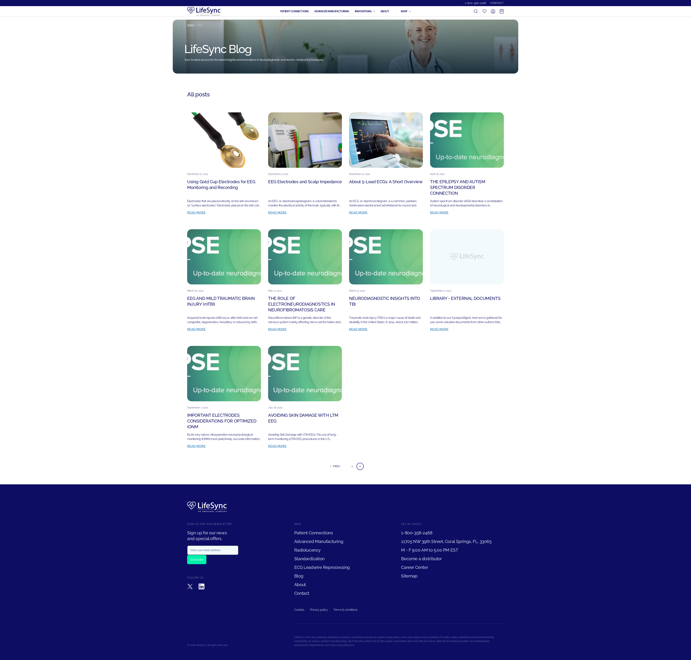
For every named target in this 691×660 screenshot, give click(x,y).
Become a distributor (421, 558)
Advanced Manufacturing (331, 11)
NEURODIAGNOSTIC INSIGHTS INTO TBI (384, 301)
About (385, 11)
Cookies (299, 609)
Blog (298, 576)
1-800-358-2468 (475, 3)
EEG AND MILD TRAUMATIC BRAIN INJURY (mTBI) (221, 301)
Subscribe (197, 559)
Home (190, 25)
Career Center (414, 567)
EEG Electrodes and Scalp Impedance (305, 181)
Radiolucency (307, 550)
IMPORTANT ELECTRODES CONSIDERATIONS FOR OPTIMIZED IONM (221, 421)
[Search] (476, 11)
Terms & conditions (345, 609)
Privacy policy (319, 609)
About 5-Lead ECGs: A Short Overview (386, 181)
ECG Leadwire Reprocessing (322, 567)
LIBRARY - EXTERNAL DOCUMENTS (465, 298)
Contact (497, 3)
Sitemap (409, 576)
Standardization (309, 558)
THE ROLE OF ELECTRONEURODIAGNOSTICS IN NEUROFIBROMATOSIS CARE (301, 304)
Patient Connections (294, 11)
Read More (196, 212)
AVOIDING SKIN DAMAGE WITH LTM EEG (303, 418)
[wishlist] (484, 11)
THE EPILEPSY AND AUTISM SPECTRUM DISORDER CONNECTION (457, 187)
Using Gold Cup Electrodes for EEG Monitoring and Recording (221, 184)
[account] (493, 11)
